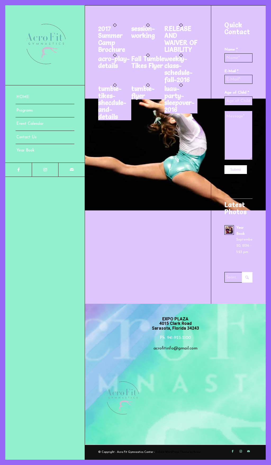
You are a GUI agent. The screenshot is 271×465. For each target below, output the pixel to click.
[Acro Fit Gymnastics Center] (45, 45)
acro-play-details (114, 62)
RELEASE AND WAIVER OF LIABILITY (180, 39)
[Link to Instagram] (45, 170)
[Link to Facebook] (18, 170)
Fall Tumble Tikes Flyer (147, 62)
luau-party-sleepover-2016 (179, 99)
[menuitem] (45, 97)
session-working (143, 32)
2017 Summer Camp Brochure (111, 39)
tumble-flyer (143, 92)
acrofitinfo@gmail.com (175, 348)
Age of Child (236, 93)
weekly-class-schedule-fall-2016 (178, 69)
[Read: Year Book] (229, 230)
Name (231, 50)
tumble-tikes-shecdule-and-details (112, 103)
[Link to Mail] (71, 170)
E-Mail (231, 71)
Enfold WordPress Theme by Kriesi (178, 452)
